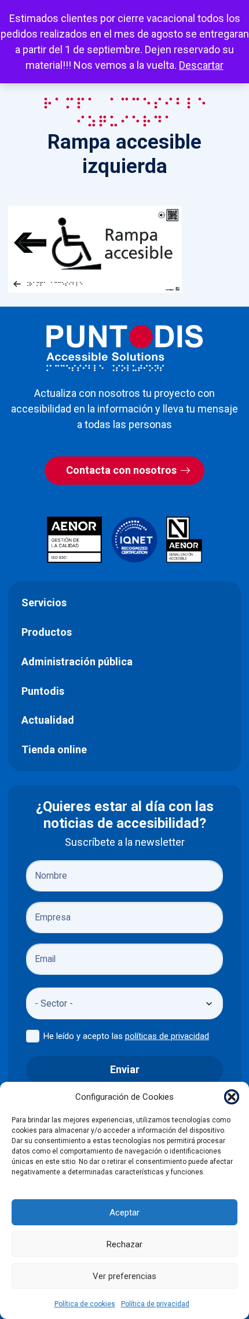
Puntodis (42, 691)
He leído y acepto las (126, 1036)
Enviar (125, 1069)
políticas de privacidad (167, 1036)
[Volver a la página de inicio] (124, 348)
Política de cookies (84, 1304)
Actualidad (47, 720)
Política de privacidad (155, 1304)
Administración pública (77, 661)
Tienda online (54, 749)
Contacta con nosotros (121, 470)
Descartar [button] (201, 65)
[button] (231, 1097)
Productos (46, 632)
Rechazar (124, 1244)
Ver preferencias (124, 1276)
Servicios (44, 602)
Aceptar (124, 1212)
